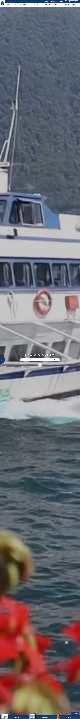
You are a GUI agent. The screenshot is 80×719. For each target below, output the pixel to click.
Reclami (56, 1)
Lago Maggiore (26, 359)
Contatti (52, 1)
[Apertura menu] (78, 5)
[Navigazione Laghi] (2, 3)
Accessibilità (61, 1)
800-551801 (47, 1)
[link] (40, 365)
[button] (65, 1)
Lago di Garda (40, 359)
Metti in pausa (74, 713)
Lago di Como (53, 359)
